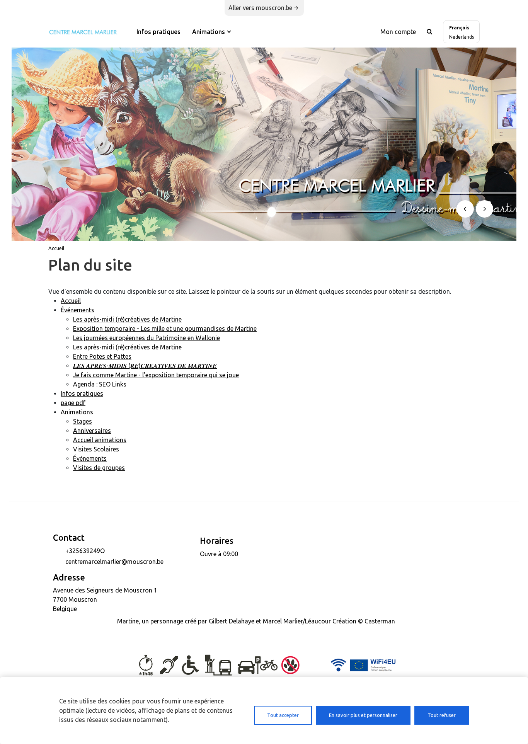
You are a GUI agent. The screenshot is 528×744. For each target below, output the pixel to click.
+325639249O (85, 550)
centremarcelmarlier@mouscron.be (114, 561)
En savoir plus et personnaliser (363, 715)
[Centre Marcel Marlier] (83, 31)
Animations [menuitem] (208, 31)
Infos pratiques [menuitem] (158, 31)
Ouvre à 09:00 (219, 553)
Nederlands (461, 36)
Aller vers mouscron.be (260, 7)
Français (459, 27)
